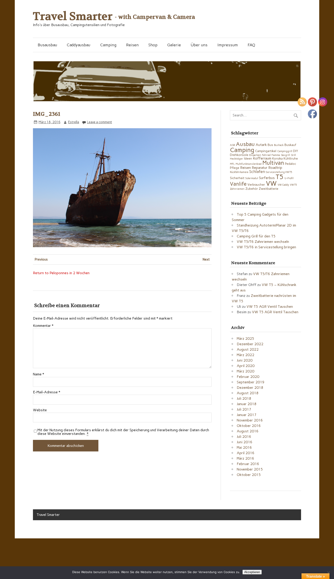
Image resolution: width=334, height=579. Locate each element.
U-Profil (289, 178)
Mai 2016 (244, 447)
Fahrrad (266, 155)
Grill (293, 155)
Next (206, 259)
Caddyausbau (78, 44)
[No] (328, 572)
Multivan (273, 163)
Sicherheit (237, 178)
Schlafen (257, 171)
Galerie (174, 44)
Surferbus (267, 178)
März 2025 (245, 338)
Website (40, 410)
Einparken (255, 155)
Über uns (199, 44)
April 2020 (245, 366)
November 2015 (250, 469)
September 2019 (250, 382)
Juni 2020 (244, 360)
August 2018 (248, 393)
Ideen (248, 158)
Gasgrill (285, 155)
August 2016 (248, 431)
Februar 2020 (248, 377)
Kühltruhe (291, 158)
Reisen (132, 44)
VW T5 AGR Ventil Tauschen (270, 306)
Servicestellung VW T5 (279, 172)
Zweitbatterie (268, 188)
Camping (108, 44)
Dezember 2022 (250, 344)
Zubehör (251, 188)
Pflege (234, 168)
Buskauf (290, 145)
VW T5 (293, 184)
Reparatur (259, 167)
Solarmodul (251, 178)
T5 (280, 177)
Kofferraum (262, 158)
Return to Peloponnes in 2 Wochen (61, 273)
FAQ (251, 44)
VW (271, 183)
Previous (41, 259)
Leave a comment (99, 122)
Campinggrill (284, 151)
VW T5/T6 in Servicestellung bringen (266, 247)
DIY (295, 151)
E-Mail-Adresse (46, 392)
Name (38, 374)
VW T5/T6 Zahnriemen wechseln (263, 241)
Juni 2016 (244, 442)
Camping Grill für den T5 (256, 236)
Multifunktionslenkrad (249, 164)
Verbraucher (256, 184)
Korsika (277, 158)
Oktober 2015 (249, 475)
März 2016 (245, 458)
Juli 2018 (244, 398)
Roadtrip (275, 167)
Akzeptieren (252, 572)
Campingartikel (265, 151)
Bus (270, 145)
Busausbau (47, 44)
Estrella (73, 122)
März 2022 (245, 355)
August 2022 (248, 349)
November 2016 (250, 420)
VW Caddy (283, 184)
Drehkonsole (239, 155)
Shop (152, 44)
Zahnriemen (237, 188)
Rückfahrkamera (239, 172)
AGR (232, 145)
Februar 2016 (248, 464)
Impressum (227, 44)
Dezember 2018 (250, 387)
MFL (232, 164)
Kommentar (43, 326)
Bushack (279, 145)
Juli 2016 (244, 436)
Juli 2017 (244, 409)
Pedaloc (290, 163)
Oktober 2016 (249, 426)
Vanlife (238, 184)
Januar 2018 (247, 404)
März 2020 (245, 371)
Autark (261, 145)
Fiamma (276, 155)
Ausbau (245, 144)
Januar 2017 (247, 415)
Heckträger (236, 158)
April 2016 (245, 453)
